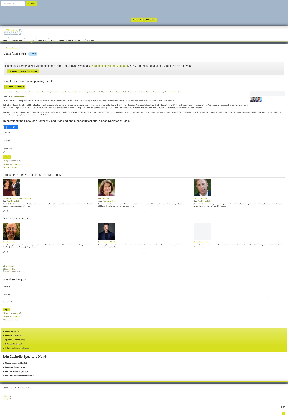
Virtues (175, 92)
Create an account (11, 167)
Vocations (181, 92)
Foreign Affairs (88, 92)
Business (11, 92)
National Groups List (13, 344)
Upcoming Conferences (15, 340)
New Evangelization (131, 92)
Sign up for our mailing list (16, 363)
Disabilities (32, 92)
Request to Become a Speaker (17, 367)
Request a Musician (13, 335)
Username (6, 132)
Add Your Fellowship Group (16, 371)
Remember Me (8, 149)
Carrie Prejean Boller (201, 242)
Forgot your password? (12, 161)
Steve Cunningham (9, 242)
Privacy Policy (8, 399)
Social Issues (157, 92)
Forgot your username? (12, 164)
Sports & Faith (166, 92)
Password (6, 141)
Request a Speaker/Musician (144, 19)
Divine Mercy (41, 92)
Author (5, 92)
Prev (4, 211)
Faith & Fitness (59, 92)
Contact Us (7, 396)
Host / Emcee (111, 92)
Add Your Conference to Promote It (19, 376)
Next (7, 211)
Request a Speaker (12, 331)
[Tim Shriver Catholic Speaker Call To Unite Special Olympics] (267, 93)
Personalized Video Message (109, 65)
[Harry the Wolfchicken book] (13, 271)
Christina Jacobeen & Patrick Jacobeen (17, 198)
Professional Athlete (145, 92)
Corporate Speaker (21, 92)
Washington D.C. (20, 96)
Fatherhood (78, 92)
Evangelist (50, 92)
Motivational (120, 92)
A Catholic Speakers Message (17, 348)
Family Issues (69, 92)
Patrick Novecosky (200, 198)
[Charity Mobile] (9, 266)
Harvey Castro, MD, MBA (107, 242)
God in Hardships (99, 92)
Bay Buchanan (103, 198)
